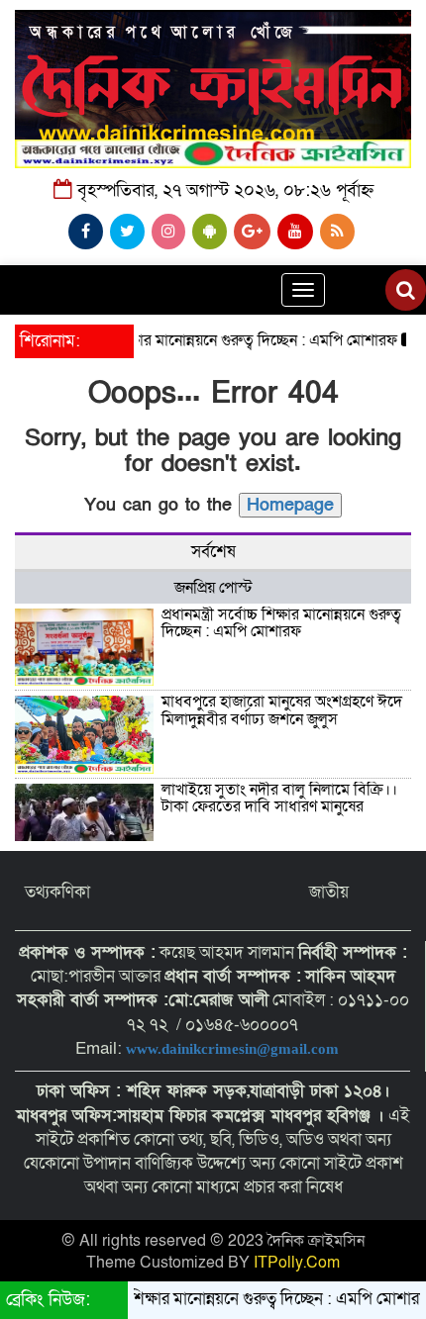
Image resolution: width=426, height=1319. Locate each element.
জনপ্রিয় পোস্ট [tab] (213, 588)
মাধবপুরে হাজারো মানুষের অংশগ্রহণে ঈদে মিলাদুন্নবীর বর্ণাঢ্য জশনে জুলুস (281, 710)
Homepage (290, 505)
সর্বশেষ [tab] (213, 551)
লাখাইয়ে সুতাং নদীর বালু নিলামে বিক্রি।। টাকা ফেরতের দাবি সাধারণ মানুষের (279, 798)
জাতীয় (329, 892)
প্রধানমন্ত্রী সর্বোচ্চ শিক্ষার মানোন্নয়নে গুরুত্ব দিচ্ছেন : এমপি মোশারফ (195, 340)
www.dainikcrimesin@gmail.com (234, 1049)
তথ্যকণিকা (57, 892)
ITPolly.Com (297, 1262)
